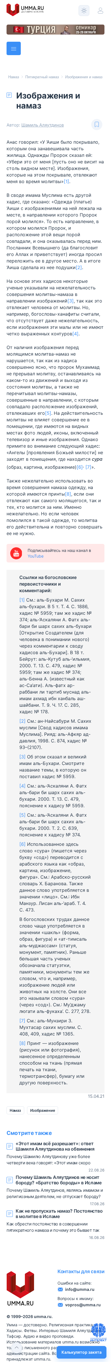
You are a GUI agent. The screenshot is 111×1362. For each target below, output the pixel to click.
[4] (75, 334)
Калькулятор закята (81, 1352)
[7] (88, 467)
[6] (80, 467)
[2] (79, 267)
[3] (70, 301)
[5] (48, 413)
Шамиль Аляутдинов (42, 125)
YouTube (36, 556)
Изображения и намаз (83, 77)
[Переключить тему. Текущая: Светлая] (84, 10)
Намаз (13, 77)
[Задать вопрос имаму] (98, 1332)
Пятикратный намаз (42, 77)
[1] (66, 181)
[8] (68, 494)
